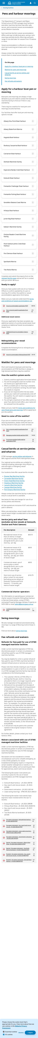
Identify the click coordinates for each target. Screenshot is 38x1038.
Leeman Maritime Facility (13, 487)
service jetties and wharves (22, 456)
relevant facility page (8, 278)
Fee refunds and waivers (13, 81)
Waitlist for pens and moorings (15, 70)
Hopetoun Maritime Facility (13, 483)
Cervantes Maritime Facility (13, 478)
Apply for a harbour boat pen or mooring (19, 66)
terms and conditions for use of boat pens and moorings (18, 409)
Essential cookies (11, 1032)
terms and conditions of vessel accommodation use (17, 300)
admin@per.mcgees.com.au (24, 604)
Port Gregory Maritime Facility (14, 490)
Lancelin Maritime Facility (13, 485)
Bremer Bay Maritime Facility (14, 476)
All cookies (9, 1034)
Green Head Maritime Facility (14, 481)
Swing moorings (10, 78)
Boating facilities (7, 8)
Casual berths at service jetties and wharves (17, 74)
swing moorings (21, 631)
